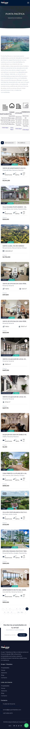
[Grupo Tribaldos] (4, 2)
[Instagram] (16, 726)
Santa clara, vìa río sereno (13, 246)
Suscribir (22, 635)
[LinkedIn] (21, 726)
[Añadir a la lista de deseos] (25, 149)
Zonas (3, 670)
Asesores (4, 672)
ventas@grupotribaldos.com (12, 709)
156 (22, 612)
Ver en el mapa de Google (11, 706)
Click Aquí (5, 127)
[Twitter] (19, 726)
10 (8, 612)
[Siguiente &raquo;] (25, 612)
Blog (2, 675)
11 (11, 612)
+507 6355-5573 (8, 713)
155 (18, 612)
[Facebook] (14, 726)
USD (10, 725)
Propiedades (5, 667)
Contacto (4, 677)
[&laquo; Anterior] (3, 608)
